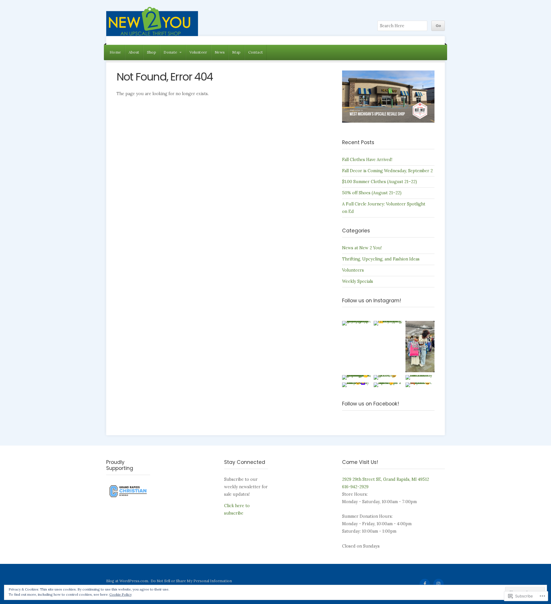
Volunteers (353, 270)
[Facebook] (425, 584)
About (134, 52)
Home (115, 52)
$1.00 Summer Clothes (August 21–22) (379, 181)
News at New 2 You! (362, 247)
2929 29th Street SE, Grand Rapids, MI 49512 (385, 479)
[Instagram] (438, 584)
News (220, 52)
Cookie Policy (120, 594)
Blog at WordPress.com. (127, 580)
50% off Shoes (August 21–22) (371, 192)
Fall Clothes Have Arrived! (367, 159)
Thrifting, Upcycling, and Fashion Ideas (381, 259)
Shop (151, 52)
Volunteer (198, 52)
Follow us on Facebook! (370, 403)
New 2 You (152, 21)
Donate (170, 52)
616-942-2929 (355, 486)
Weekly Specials (357, 281)
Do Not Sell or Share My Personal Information (191, 580)
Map (236, 52)
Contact (255, 52)
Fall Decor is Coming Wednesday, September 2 (387, 170)
